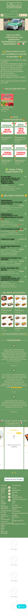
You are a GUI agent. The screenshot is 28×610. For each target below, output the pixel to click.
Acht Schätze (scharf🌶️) (12, 229)
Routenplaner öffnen (17, 508)
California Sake (8, 239)
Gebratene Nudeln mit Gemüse (11, 258)
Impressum (16, 511)
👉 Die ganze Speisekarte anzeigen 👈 (14, 334)
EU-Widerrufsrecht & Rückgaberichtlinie (19, 521)
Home (14, 488)
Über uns (14, 502)
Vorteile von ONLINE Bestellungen (17, 494)
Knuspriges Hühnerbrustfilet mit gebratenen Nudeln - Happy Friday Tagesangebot (10, 180)
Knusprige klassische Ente (10, 247)
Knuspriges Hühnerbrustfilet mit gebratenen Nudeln (10, 278)
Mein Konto (14, 11)
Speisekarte (16, 490)
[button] (13, 473)
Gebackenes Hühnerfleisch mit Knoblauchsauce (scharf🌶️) (12, 216)
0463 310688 (3, 502)
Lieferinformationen (19, 499)
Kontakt (15, 505)
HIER (5, 83)
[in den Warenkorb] (25, 176)
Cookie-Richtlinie (15, 516)
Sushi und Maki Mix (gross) (10, 269)
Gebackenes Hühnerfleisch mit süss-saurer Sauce (12, 202)
